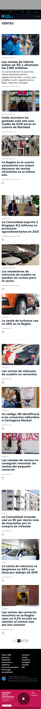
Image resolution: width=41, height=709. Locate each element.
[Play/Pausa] (24, 699)
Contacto (26, 655)
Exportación (6, 219)
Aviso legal (6, 670)
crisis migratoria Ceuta (14, 11)
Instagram (26, 662)
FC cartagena (36, 11)
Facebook (26, 660)
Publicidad (6, 660)
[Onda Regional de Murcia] (7, 16)
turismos (5, 317)
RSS (23, 667)
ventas (4, 563)
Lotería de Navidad (8, 58)
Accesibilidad (7, 672)
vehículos (5, 368)
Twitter (25, 657)
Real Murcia (29, 11)
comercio (5, 457)
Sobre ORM (6, 655)
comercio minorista (9, 159)
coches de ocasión (8, 268)
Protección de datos (10, 667)
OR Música (34, 695)
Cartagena (5, 410)
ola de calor (22, 11)
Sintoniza (5, 657)
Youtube (25, 665)
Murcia (4, 513)
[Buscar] (38, 16)
